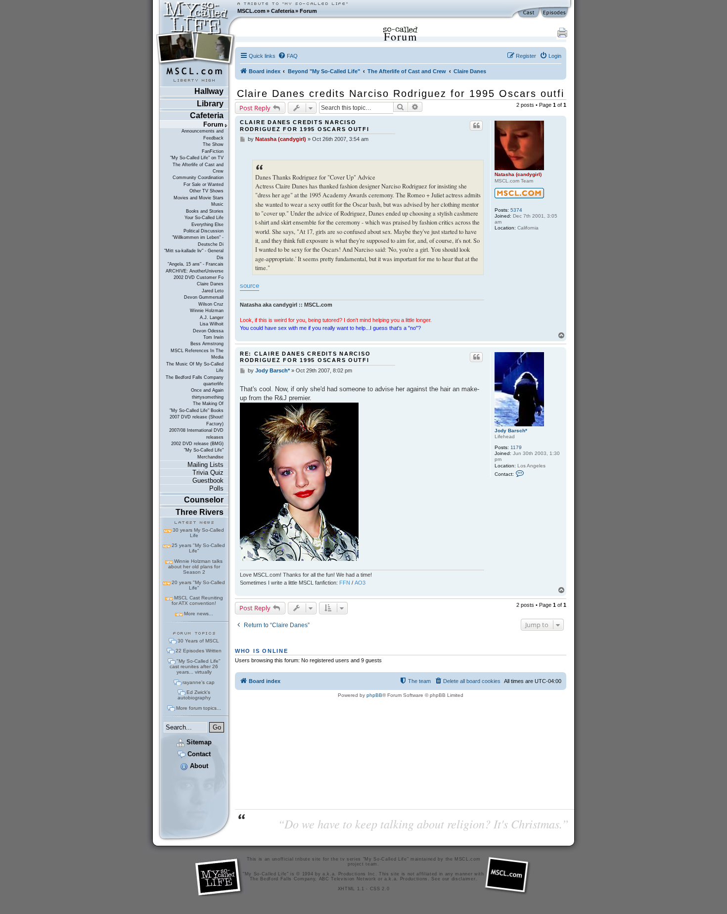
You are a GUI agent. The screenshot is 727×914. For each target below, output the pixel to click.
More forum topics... (198, 708)
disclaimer (464, 878)
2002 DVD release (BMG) (197, 443)
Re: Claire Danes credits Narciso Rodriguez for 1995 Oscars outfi (305, 357)
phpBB (374, 695)
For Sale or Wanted (203, 184)
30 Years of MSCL (198, 640)
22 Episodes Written (199, 650)
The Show (213, 144)
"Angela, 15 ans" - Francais (196, 264)
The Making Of (208, 403)
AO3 (360, 583)
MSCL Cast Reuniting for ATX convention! (197, 600)
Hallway (209, 91)
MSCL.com (251, 11)
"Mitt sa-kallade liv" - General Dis (194, 254)
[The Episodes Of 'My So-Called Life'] (555, 12)
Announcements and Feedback (203, 134)
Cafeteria (282, 11)
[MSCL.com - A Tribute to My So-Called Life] (195, 10)
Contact (198, 754)
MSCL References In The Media (197, 354)
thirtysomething (208, 397)
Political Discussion (203, 230)
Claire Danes (210, 283)
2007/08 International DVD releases (196, 433)
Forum (308, 11)
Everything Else (207, 224)
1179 (516, 447)
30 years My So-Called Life (198, 532)
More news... (198, 613)
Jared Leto (213, 290)
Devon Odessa (208, 330)
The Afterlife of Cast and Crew (198, 168)
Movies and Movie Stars (199, 197)
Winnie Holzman (207, 310)
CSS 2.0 (380, 888)
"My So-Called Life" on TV (197, 157)
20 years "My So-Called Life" (198, 585)
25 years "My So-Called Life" (198, 548)
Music (217, 204)
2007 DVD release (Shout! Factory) (197, 420)
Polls (216, 488)
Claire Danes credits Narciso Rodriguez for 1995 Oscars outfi (400, 93)
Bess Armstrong (207, 343)
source (249, 285)
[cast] (529, 12)
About (198, 766)
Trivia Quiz (208, 472)
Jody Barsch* (511, 430)
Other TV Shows (206, 190)
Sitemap (198, 742)
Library (210, 103)
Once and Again (207, 390)
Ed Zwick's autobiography (194, 694)
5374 (516, 210)
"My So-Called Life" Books (197, 410)
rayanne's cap (198, 682)
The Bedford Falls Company (195, 377)
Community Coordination (198, 177)
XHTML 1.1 (351, 888)
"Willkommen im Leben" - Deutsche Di (198, 240)
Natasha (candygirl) (518, 174)
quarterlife (213, 383)
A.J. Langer (212, 317)
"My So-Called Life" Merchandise (204, 453)
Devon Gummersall (204, 297)
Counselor (204, 500)
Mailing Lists (205, 464)
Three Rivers (200, 512)
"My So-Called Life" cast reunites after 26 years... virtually (195, 666)
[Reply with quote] (476, 126)
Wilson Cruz (211, 304)
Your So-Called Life (204, 217)
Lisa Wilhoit (212, 323)
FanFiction (213, 151)
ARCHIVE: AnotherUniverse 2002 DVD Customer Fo (195, 274)
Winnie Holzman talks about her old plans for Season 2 (195, 566)
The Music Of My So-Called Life (195, 367)
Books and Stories (205, 211)
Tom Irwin (213, 337)
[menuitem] (288, 56)
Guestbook (208, 480)
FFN (344, 583)
